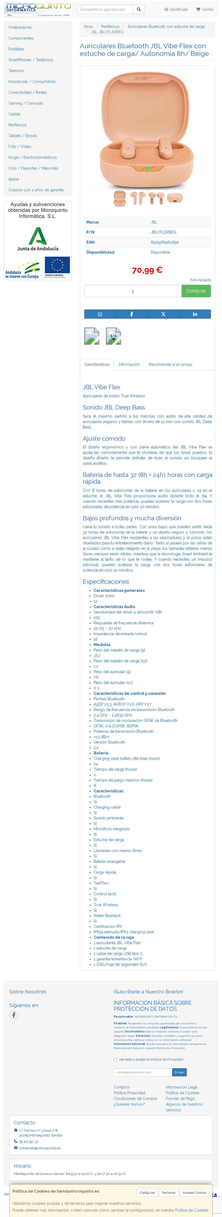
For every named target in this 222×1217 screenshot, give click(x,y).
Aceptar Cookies (195, 1193)
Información (129, 364)
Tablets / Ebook (22, 136)
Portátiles (16, 49)
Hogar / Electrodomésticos (32, 157)
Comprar (196, 291)
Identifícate (178, 9)
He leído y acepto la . (151, 1059)
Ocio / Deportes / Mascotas (33, 168)
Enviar (179, 1072)
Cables (14, 114)
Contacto (122, 1087)
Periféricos (17, 125)
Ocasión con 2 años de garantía (36, 190)
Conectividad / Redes (27, 92)
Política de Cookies (191, 1210)
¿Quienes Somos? (129, 1104)
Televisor (16, 71)
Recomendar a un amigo (170, 364)
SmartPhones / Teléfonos (30, 60)
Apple (13, 179)
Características (97, 364)
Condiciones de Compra (135, 1098)
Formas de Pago (180, 1098)
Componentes (21, 38)
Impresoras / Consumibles (32, 81)
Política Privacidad (129, 1093)
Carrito (207, 9)
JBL (154, 222)
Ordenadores (20, 27)
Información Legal (182, 1087)
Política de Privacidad (170, 1048)
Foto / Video (19, 146)
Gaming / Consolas (25, 103)
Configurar (147, 1193)
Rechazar (169, 1193)
